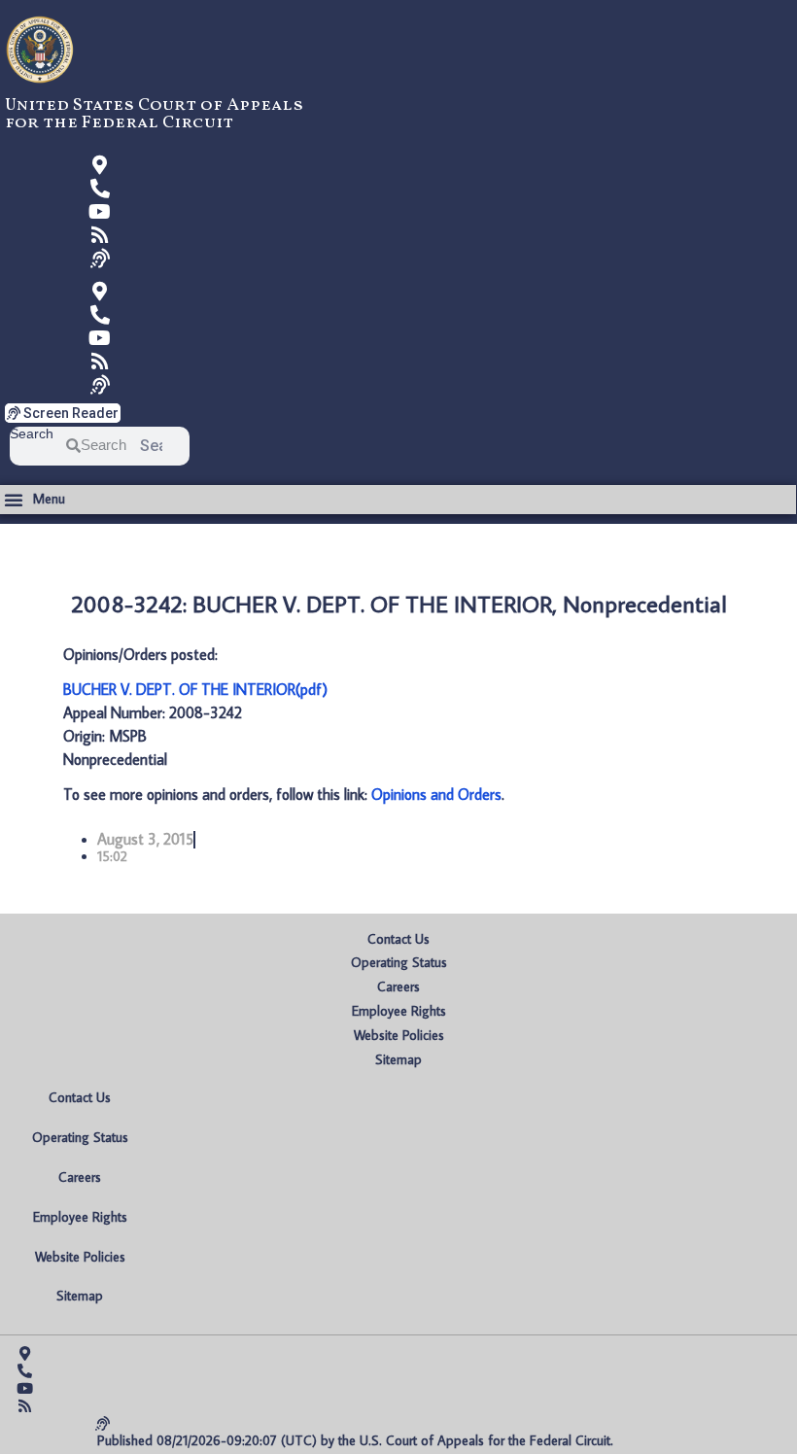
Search (31, 434)
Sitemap (398, 1059)
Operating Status (399, 962)
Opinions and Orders (436, 794)
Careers (398, 986)
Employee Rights (399, 1011)
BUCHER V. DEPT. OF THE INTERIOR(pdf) (195, 689)
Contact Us (398, 939)
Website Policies (399, 1035)
